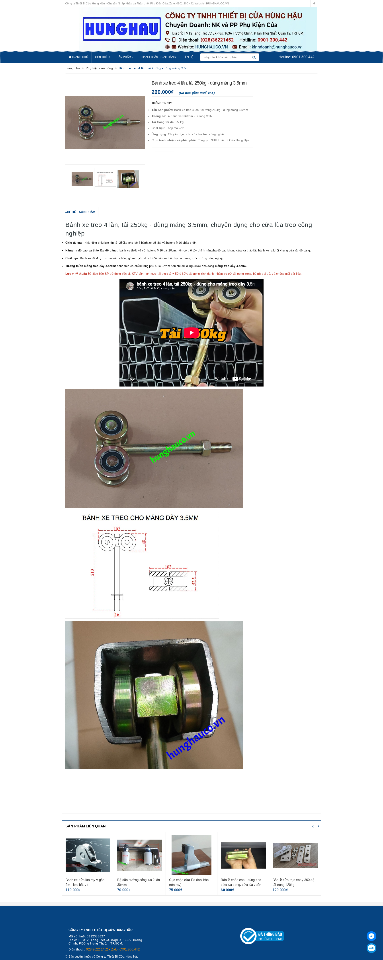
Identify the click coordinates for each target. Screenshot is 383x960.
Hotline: (297, 57)
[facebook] (314, 3)
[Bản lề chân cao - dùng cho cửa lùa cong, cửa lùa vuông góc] (191, 855)
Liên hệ (188, 57)
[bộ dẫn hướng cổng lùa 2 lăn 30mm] (87, 855)
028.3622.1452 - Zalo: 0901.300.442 (113, 949)
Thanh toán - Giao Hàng (158, 57)
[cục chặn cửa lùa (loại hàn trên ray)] (139, 855)
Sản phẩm (124, 57)
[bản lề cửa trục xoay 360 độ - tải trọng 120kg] (243, 855)
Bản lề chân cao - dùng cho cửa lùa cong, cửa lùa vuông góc (190, 884)
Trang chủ (79, 57)
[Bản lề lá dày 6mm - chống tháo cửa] (295, 855)
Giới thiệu (102, 57)
